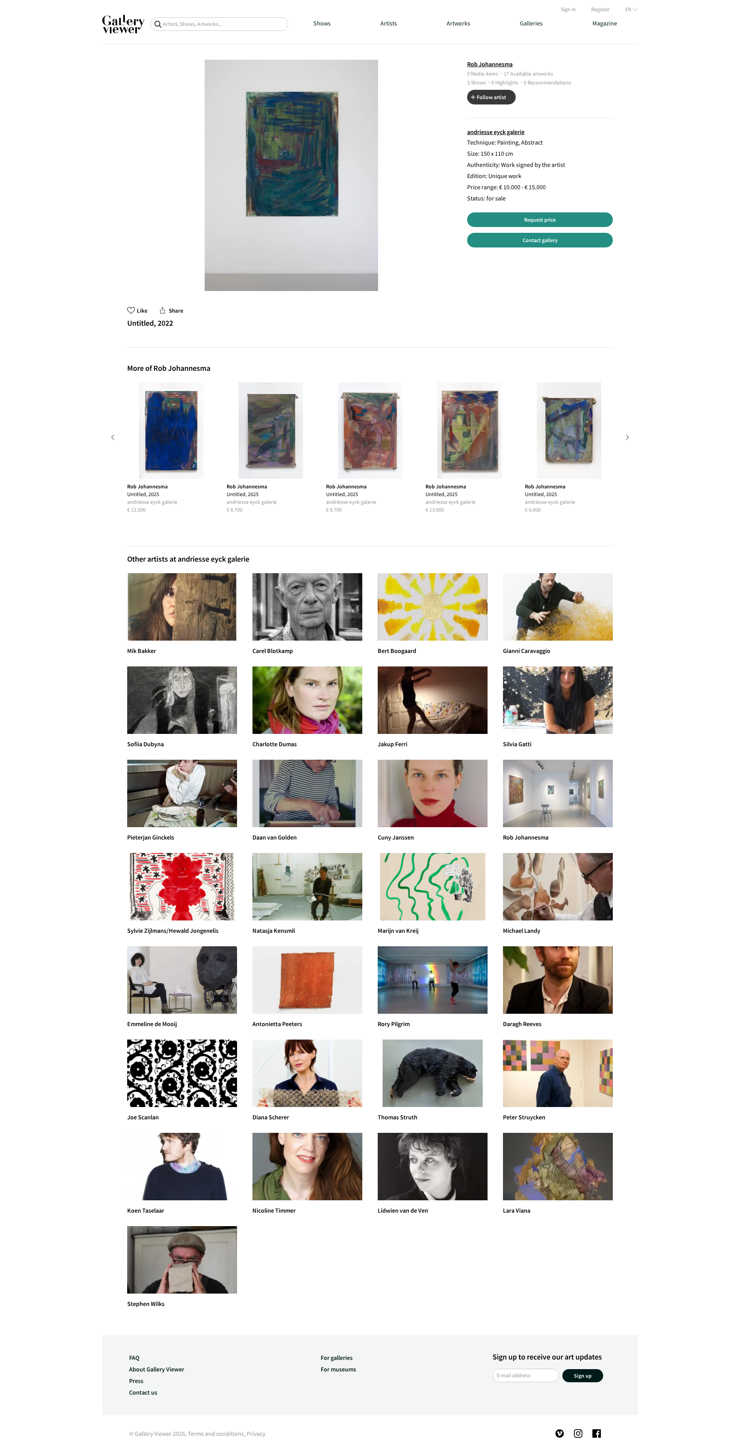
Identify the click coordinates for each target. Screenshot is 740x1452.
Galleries (531, 23)
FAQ (134, 1357)
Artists (388, 23)
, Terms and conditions (214, 1433)
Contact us (143, 1392)
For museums (338, 1369)
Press (136, 1381)
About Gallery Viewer (156, 1369)
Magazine (604, 23)
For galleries (337, 1357)
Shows (322, 23)
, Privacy (254, 1433)
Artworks (458, 23)
